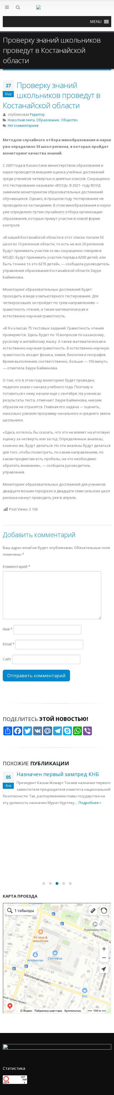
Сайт (7, 658)
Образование (47, 120)
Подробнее (89, 802)
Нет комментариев (23, 125)
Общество (69, 120)
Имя (7, 629)
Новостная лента (21, 120)
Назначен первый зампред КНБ (58, 774)
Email (8, 643)
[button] (96, 21)
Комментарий (16, 566)
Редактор (37, 114)
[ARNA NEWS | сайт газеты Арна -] (57, 10)
